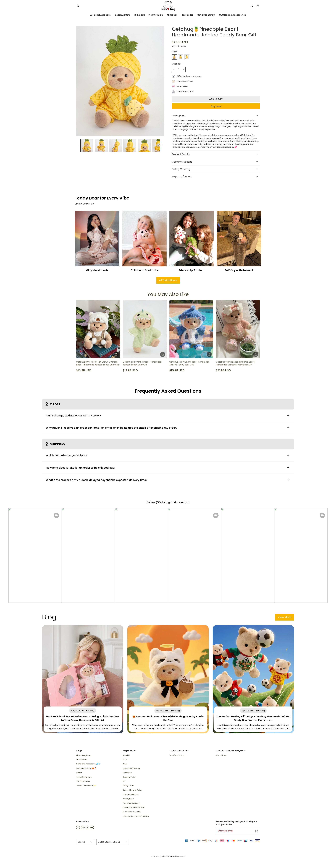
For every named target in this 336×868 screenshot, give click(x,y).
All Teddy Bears (168, 280)
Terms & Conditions (131, 803)
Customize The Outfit (131, 812)
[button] (78, 6)
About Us (126, 755)
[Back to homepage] (168, 6)
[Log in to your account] (252, 6)
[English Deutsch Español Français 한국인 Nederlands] (85, 842)
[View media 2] (101, 145)
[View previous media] (78, 145)
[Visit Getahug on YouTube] (92, 828)
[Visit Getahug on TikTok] (87, 828)
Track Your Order (176, 755)
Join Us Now (221, 755)
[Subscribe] (257, 831)
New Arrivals (81, 759)
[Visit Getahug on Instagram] (83, 828)
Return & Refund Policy (132, 790)
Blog (125, 764)
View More (284, 617)
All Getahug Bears (83, 755)
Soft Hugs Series (83, 781)
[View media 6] (158, 145)
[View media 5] (144, 145)
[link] (100, 15)
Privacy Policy (128, 799)
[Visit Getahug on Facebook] (78, 828)
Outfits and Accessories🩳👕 (88, 764)
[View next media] (162, 145)
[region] (120, 145)
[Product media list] (120, 81)
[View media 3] (115, 145)
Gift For (79, 773)
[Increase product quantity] (184, 69)
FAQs (125, 759)
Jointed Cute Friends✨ (86, 786)
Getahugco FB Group (131, 768)
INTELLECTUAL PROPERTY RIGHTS (136, 816)
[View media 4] (129, 145)
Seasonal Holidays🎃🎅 (86, 768)
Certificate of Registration (133, 807)
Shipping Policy (129, 777)
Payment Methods (130, 794)
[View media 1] (86, 145)
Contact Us (127, 773)
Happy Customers (84, 777)
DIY (124, 781)
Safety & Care (129, 786)
